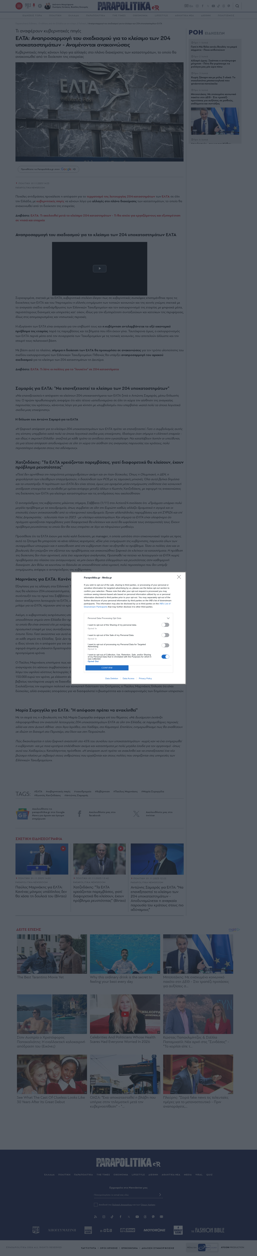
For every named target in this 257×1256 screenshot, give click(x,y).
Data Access (128, 678)
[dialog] (128, 628)
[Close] (180, 578)
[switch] (165, 625)
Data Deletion (111, 678)
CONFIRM (107, 668)
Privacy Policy (145, 678)
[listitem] (128, 618)
